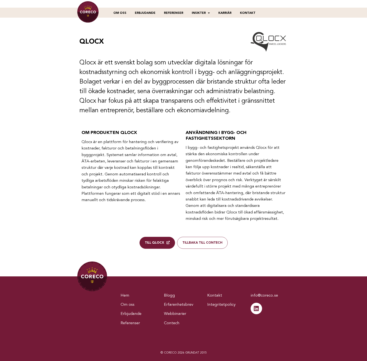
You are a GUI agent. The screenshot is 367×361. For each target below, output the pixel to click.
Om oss (119, 12)
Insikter (199, 12)
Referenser (173, 12)
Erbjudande (145, 12)
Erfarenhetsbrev (178, 305)
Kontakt (247, 12)
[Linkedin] (256, 308)
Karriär (224, 12)
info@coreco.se (264, 296)
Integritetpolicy (221, 305)
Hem (125, 296)
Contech (171, 323)
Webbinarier (175, 314)
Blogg (169, 296)
